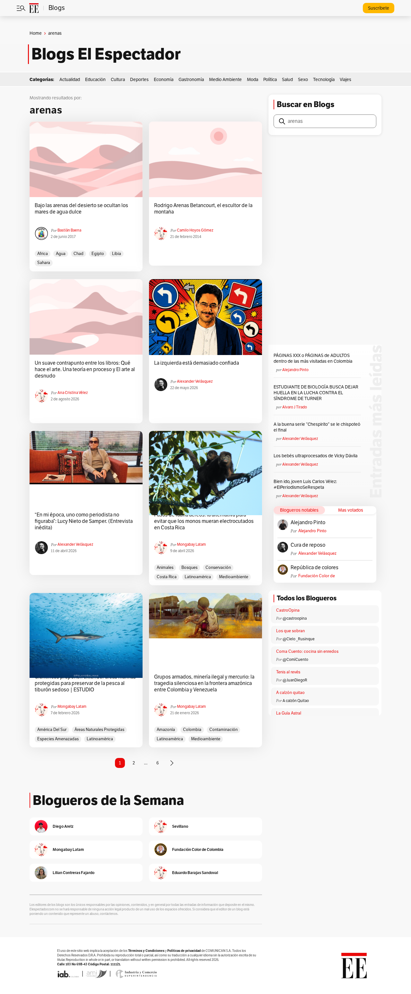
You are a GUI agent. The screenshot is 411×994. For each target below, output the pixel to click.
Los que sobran (290, 631)
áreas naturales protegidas (99, 729)
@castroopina (295, 618)
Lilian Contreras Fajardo (73, 872)
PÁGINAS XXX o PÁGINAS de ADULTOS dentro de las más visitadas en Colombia (313, 358)
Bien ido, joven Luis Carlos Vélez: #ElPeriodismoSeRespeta (305, 484)
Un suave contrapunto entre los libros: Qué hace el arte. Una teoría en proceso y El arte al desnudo (85, 369)
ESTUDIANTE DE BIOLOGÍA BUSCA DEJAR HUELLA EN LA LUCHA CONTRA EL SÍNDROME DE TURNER (316, 392)
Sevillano (180, 826)
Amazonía (166, 729)
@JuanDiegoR (295, 680)
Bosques (189, 567)
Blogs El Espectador (106, 54)
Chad (78, 253)
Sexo (303, 79)
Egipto (98, 253)
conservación (218, 567)
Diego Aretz (63, 826)
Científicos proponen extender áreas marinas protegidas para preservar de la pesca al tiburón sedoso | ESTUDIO (85, 683)
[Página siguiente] (172, 763)
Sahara (43, 262)
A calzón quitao (290, 692)
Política (270, 79)
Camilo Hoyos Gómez (195, 230)
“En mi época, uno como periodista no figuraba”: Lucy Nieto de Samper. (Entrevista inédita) (84, 521)
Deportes (139, 79)
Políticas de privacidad (184, 951)
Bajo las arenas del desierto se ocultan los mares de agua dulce (81, 208)
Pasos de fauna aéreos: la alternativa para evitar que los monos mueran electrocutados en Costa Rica (204, 521)
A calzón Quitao (296, 700)
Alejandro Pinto (295, 370)
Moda (252, 79)
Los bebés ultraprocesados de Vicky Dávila (316, 456)
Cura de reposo (308, 545)
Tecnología (324, 79)
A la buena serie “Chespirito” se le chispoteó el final (317, 427)
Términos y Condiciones (146, 951)
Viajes (345, 79)
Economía (163, 79)
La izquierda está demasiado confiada (196, 363)
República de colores (314, 567)
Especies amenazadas (58, 739)
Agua (61, 253)
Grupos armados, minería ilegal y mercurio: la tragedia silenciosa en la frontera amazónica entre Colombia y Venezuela (204, 683)
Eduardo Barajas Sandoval (195, 872)
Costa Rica (167, 576)
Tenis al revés (288, 672)
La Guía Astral (288, 713)
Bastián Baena (69, 230)
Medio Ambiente (225, 79)
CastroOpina (288, 610)
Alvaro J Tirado (294, 407)
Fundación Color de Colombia (316, 576)
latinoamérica (198, 576)
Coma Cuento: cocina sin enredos (307, 651)
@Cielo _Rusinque (299, 639)
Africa (42, 253)
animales (165, 567)
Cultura (118, 79)
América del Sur (51, 729)
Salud (287, 79)
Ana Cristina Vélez (72, 392)
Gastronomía (191, 79)
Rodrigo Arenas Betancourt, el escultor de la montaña (203, 208)
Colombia (192, 729)
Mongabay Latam (191, 544)
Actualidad (69, 79)
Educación (95, 79)
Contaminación (223, 729)
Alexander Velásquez (195, 381)
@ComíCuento (295, 659)
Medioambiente (233, 576)
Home (36, 33)
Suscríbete (378, 8)
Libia (116, 253)
